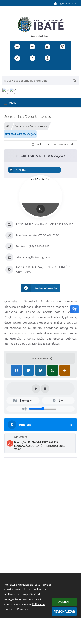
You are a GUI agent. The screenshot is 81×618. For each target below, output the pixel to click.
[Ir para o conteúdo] (60, 58)
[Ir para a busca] (24, 67)
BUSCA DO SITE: (14, 74)
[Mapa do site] (32, 58)
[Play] (36, 388)
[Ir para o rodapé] (33, 67)
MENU (13, 102)
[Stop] (45, 388)
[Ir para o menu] (14, 67)
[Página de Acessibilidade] (47, 58)
